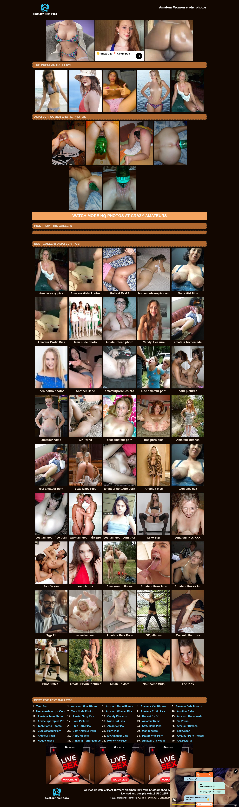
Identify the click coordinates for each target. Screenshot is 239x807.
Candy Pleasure (117, 716)
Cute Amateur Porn (49, 731)
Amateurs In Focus (154, 740)
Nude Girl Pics (116, 721)
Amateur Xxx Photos (153, 706)
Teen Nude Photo (82, 711)
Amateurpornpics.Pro (51, 721)
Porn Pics (113, 731)
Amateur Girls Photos (188, 706)
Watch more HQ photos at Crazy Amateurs (119, 215)
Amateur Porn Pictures (87, 740)
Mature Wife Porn (152, 735)
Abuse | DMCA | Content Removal (158, 797)
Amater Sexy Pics (83, 716)
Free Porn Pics (82, 726)
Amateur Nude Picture (119, 706)
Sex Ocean (183, 731)
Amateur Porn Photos (190, 735)
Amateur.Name (151, 721)
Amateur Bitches (187, 726)
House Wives (46, 740)
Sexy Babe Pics (151, 726)
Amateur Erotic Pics (153, 711)
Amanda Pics (115, 726)
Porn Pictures (81, 721)
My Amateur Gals (117, 735)
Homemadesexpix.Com (50, 711)
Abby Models (81, 735)
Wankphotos (150, 731)
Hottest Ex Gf (150, 716)
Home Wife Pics (117, 740)
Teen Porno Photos (50, 726)
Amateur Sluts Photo (84, 706)
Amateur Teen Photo (50, 716)
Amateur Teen (46, 735)
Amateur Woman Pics (119, 711)
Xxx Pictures (185, 740)
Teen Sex (42, 706)
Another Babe (185, 711)
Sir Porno (183, 721)
